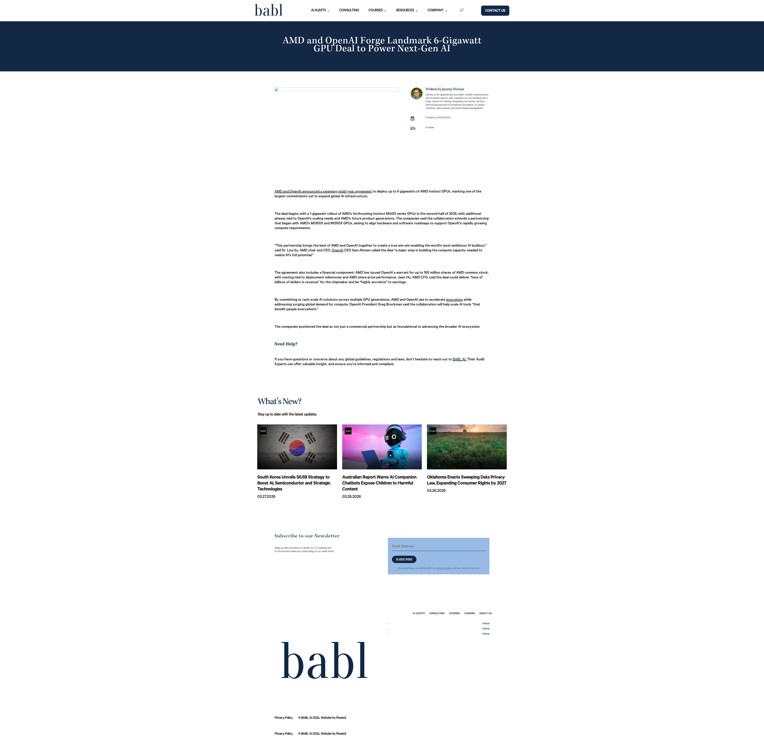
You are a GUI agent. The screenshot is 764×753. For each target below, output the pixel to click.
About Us (485, 613)
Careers (469, 613)
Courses (375, 11)
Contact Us (495, 11)
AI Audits (318, 11)
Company (435, 11)
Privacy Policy (284, 718)
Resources (405, 11)
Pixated (341, 718)
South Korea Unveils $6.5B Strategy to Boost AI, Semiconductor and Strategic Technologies (293, 483)
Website (326, 718)
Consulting (349, 11)
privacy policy (444, 568)
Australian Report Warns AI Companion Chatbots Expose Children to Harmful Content (379, 483)
